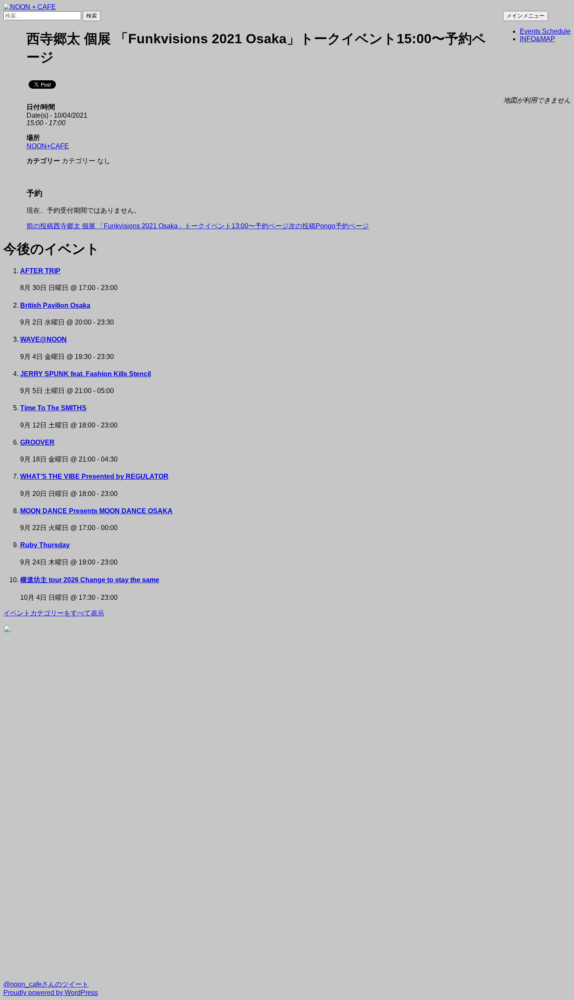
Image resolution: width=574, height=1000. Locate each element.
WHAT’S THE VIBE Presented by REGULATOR (94, 476)
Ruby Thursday (45, 545)
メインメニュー (525, 16)
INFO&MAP (537, 38)
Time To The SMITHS (53, 408)
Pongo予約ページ (329, 226)
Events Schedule (545, 31)
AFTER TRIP (40, 270)
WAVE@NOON (43, 339)
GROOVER (37, 442)
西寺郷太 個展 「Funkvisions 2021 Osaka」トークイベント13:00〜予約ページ (157, 226)
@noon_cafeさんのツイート (46, 984)
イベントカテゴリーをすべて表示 (53, 613)
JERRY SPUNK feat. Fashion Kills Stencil (85, 373)
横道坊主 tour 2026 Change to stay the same (89, 579)
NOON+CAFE (47, 146)
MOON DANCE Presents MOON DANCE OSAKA (96, 511)
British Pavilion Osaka (55, 305)
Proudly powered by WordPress (50, 992)
